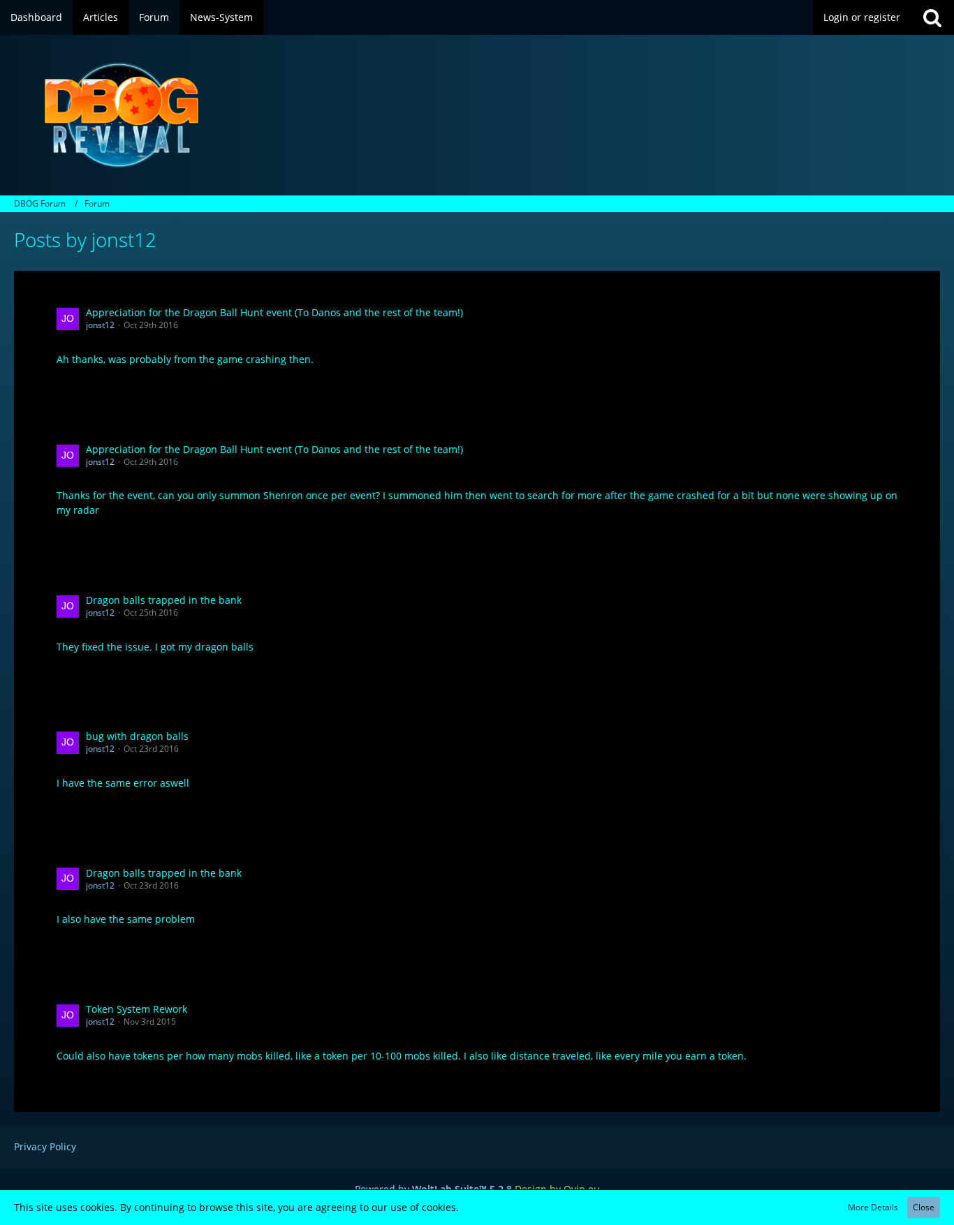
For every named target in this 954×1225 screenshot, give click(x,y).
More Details (873, 1207)
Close (923, 1207)
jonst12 (100, 325)
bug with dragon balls (137, 736)
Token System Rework (136, 1009)
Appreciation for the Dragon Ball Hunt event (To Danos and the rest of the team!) (274, 312)
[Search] (932, 17)
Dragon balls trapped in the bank (164, 600)
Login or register (861, 17)
